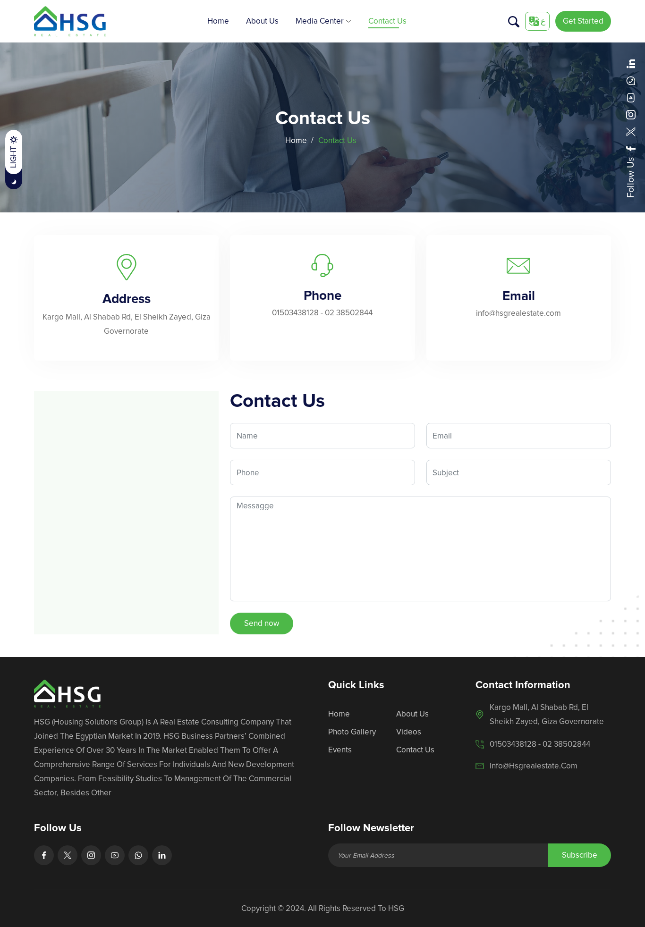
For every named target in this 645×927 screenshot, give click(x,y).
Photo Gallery (352, 732)
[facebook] (631, 148)
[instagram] (631, 114)
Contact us (387, 21)
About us (262, 21)
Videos (408, 732)
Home (218, 21)
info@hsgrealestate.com (518, 313)
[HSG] (70, 20)
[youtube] (631, 97)
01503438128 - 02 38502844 (322, 313)
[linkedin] (631, 63)
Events (340, 750)
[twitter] (631, 131)
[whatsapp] (631, 80)
